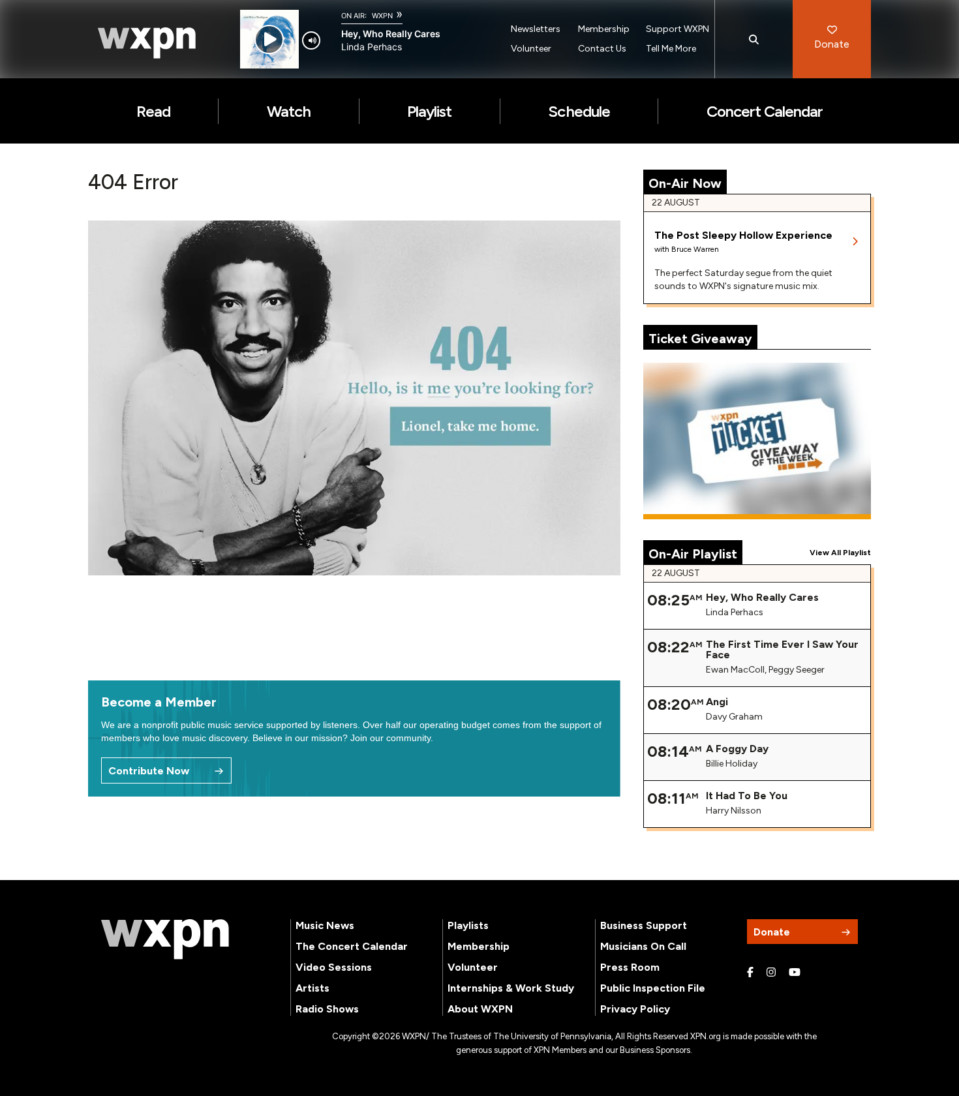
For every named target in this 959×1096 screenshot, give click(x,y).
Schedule (578, 111)
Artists (312, 988)
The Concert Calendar (352, 946)
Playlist (429, 111)
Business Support (643, 925)
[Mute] (311, 40)
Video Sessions (334, 967)
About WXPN (480, 1009)
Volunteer (531, 48)
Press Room (630, 967)
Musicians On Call (643, 946)
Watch (289, 111)
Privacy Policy (635, 1009)
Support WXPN (677, 29)
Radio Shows (327, 1009)
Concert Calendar (765, 111)
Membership (604, 29)
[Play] (269, 39)
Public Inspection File (652, 988)
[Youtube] (794, 972)
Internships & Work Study (511, 988)
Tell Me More (671, 48)
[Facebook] (750, 972)
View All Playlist (840, 552)
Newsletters (535, 29)
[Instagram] (771, 972)
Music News (325, 925)
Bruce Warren (695, 249)
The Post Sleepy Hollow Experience (743, 235)
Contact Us (602, 48)
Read (153, 111)
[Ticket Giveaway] (757, 441)
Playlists (468, 925)
